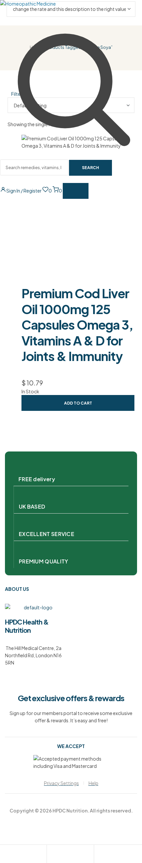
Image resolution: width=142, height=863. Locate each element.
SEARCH (90, 167)
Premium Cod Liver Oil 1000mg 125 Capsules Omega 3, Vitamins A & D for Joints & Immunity (77, 324)
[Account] (52, 854)
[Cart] (99, 854)
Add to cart (78, 403)
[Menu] (76, 191)
